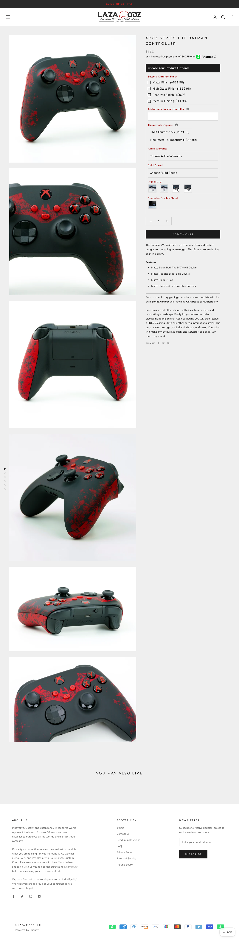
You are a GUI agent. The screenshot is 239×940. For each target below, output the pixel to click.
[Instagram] (30, 896)
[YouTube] (39, 896)
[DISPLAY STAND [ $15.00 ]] (153, 204)
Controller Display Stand (163, 198)
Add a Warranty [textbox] (157, 148)
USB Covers (155, 182)
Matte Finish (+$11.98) (168, 82)
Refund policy (125, 864)
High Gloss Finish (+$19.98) (172, 89)
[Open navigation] (8, 17)
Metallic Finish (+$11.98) (170, 101)
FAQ (119, 846)
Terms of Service (126, 858)
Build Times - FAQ (119, 4)
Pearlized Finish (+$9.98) (170, 95)
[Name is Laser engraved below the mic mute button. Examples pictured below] (187, 109)
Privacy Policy (125, 852)
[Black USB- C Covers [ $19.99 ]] (188, 188)
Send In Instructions (128, 840)
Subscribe (193, 854)
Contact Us (123, 834)
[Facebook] (158, 343)
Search (121, 827)
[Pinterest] (168, 343)
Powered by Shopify (27, 930)
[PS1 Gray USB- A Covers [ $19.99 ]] (153, 188)
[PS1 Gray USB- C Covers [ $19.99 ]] (164, 188)
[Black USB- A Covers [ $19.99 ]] (176, 188)
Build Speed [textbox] (155, 165)
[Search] (223, 17)
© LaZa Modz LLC (28, 925)
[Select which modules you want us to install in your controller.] (176, 124)
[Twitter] (163, 343)
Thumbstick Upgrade (183, 125)
